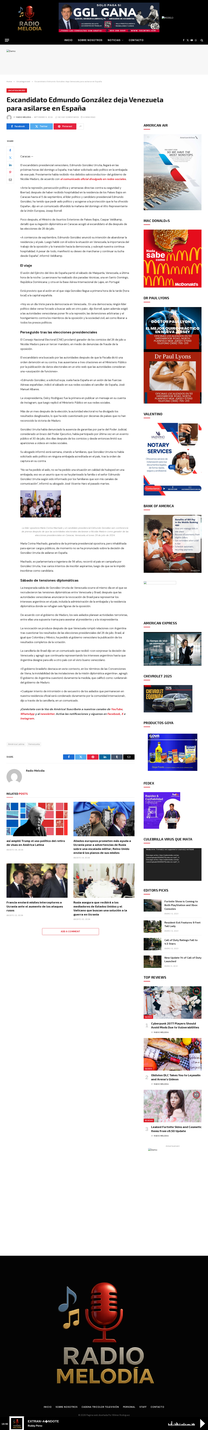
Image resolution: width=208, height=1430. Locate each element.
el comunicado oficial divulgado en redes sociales (93, 179)
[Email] (10, 179)
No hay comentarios (68, 117)
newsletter (47, 714)
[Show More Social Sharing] (80, 126)
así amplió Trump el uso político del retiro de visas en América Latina (35, 842)
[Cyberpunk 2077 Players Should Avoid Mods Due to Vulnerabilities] (173, 1002)
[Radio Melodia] (29, 18)
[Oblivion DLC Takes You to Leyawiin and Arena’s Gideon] (173, 1054)
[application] (173, 864)
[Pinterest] (10, 172)
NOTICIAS (114, 40)
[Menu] (7, 40)
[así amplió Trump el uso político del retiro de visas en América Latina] (37, 819)
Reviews (149, 1120)
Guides (148, 1017)
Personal (129, 1407)
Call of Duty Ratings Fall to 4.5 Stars (181, 941)
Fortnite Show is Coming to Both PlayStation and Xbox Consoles (181, 905)
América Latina (16, 744)
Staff (143, 1407)
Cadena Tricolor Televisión (100, 1407)
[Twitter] (10, 157)
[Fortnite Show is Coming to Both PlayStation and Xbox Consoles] (153, 905)
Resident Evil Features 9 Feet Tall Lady (182, 924)
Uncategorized (16, 90)
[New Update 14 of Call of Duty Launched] (153, 962)
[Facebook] (10, 150)
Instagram (27, 718)
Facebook (113, 714)
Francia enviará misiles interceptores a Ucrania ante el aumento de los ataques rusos (34, 906)
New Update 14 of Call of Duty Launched (183, 959)
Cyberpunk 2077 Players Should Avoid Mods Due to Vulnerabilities (175, 1025)
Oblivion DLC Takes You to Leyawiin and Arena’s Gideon (176, 1077)
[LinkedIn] (10, 165)
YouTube (116, 709)
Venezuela (34, 744)
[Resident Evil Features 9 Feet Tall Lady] (153, 926)
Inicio (48, 1407)
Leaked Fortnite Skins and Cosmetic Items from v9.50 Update (176, 1129)
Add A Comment (70, 931)
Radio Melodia (23, 117)
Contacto (136, 40)
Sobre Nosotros (90, 40)
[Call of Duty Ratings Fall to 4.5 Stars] (153, 944)
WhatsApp (27, 714)
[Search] (201, 40)
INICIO (68, 40)
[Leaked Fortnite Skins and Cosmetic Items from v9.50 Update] (173, 1106)
